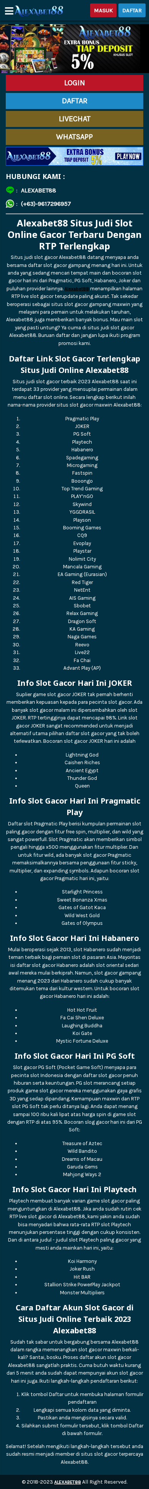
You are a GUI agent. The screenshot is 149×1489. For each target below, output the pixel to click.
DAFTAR (132, 10)
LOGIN (74, 82)
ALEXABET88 (67, 1482)
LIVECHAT (75, 118)
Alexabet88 (77, 288)
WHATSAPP (74, 136)
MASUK (103, 10)
